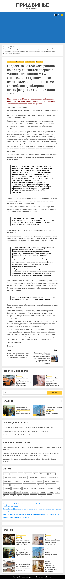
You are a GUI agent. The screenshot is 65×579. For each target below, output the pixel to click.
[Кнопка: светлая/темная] (55, 15)
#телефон (25, 492)
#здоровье (26, 481)
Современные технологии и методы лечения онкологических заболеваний (31, 514)
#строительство (9, 492)
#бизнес (52, 474)
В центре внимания (21, 407)
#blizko (6, 474)
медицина (42, 496)
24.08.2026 (49, 545)
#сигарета (42, 489)
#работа (25, 489)
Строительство (50, 409)
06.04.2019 (11, 93)
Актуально (10, 61)
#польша (7, 489)
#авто (20, 474)
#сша (18, 492)
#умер (43, 492)
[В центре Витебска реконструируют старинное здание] (9, 566)
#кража (39, 481)
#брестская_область (10, 478)
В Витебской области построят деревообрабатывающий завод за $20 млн (28, 427)
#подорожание (50, 485)
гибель (26, 496)
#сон (57, 489)
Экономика (27, 409)
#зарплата (17, 481)
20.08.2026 (20, 570)
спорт (49, 496)
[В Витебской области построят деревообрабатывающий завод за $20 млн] (9, 539)
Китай (19, 496)
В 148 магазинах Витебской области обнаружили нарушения (24, 435)
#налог (6, 485)
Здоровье (48, 534)
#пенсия (40, 485)
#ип (33, 481)
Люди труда (39, 61)
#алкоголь (28, 474)
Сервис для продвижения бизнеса (16, 517)
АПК (16, 61)
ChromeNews (39, 577)
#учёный (50, 492)
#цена (57, 492)
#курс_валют (56, 481)
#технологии (35, 492)
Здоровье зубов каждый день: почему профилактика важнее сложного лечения (52, 382)
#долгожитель (53, 478)
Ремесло (47, 561)
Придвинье (32, 5)
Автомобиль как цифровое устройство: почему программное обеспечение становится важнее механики (23, 383)
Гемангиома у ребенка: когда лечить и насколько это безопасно (25, 431)
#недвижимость (16, 485)
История (18, 562)
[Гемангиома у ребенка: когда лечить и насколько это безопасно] (38, 539)
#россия (33, 489)
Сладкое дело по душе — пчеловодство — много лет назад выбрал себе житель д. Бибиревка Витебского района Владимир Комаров (31, 454)
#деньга (43, 478)
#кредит (47, 481)
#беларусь (43, 474)
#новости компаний (29, 485)
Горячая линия (20, 409)
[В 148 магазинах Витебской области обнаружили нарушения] (9, 410)
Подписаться (62, 15)
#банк (35, 474)
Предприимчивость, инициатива (55, 407)
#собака (50, 489)
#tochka (13, 474)
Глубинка (21, 61)
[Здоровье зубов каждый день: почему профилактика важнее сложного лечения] (39, 380)
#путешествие (16, 489)
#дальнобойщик (33, 478)
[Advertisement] (32, 30)
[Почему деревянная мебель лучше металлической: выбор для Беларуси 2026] (38, 566)
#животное (7, 481)
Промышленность (21, 534)
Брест (6, 496)
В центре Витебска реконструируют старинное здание (23, 566)
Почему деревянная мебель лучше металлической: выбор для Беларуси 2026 (51, 568)
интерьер (33, 496)
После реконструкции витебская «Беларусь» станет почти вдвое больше (52, 557)
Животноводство (30, 61)
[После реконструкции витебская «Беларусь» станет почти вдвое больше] (39, 410)
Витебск (12, 496)
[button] (3, 15)
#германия (22, 478)
